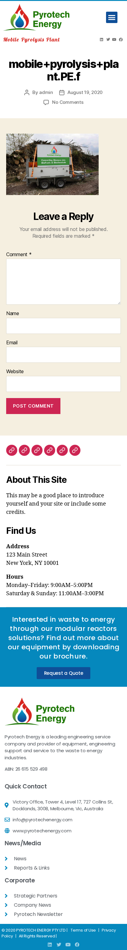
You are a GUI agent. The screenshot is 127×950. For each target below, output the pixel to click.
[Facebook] (121, 39)
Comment (19, 254)
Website (15, 371)
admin (46, 92)
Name (12, 313)
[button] (111, 17)
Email (12, 343)
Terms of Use (83, 930)
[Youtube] (114, 39)
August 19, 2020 (85, 92)
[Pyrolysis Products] (49, 450)
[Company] (11, 450)
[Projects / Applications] (62, 450)
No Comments (67, 102)
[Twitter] (108, 39)
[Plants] (37, 450)
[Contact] (74, 450)
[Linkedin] (102, 39)
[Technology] (24, 450)
